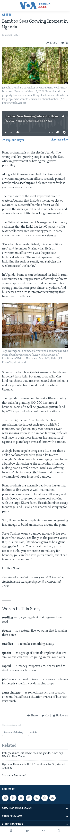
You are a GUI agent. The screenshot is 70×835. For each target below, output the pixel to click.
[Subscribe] (52, 798)
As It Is (7, 14)
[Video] (27, 830)
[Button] (51, 43)
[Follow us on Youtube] (21, 798)
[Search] (59, 830)
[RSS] (36, 798)
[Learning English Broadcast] (43, 830)
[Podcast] (44, 798)
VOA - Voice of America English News (30, 121)
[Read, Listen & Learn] (11, 830)
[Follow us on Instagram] (29, 798)
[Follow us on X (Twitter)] (13, 798)
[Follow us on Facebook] (5, 798)
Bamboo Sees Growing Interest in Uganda (33, 116)
